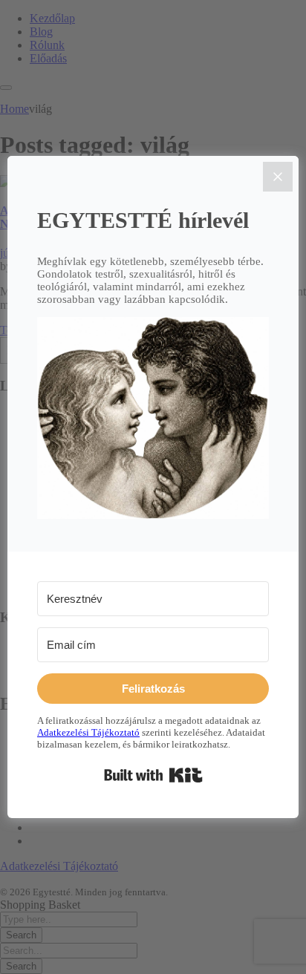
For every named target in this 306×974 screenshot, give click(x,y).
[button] (153, 419)
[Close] (278, 177)
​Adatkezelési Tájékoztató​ (88, 732)
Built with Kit (153, 775)
